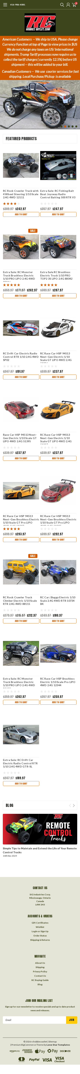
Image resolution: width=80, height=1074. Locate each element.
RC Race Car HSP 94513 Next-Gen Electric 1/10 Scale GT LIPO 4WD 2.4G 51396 (56, 358)
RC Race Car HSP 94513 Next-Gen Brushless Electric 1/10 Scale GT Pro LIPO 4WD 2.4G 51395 (58, 520)
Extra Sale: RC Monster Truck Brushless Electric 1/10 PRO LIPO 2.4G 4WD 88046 (19, 277)
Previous (3, 102)
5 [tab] (76, 126)
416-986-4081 (17, 4)
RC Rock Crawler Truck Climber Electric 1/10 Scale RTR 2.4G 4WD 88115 (20, 600)
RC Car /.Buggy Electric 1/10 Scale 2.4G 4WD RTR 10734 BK (57, 600)
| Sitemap (52, 1041)
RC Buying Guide (40, 980)
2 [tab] (65, 126)
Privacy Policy (40, 971)
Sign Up (44, 931)
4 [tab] (73, 126)
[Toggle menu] (5, 6)
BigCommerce (28, 1044)
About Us (40, 962)
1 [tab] (61, 126)
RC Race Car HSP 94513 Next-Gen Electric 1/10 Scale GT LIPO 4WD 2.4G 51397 (56, 439)
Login (34, 931)
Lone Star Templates (58, 1044)
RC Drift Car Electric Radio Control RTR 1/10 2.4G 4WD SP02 (21, 356)
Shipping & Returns (40, 939)
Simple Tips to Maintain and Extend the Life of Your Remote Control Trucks (40, 850)
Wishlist (40, 927)
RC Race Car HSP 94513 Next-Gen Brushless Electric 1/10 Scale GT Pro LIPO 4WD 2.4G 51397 (21, 520)
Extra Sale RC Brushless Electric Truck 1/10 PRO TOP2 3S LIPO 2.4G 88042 (56, 275)
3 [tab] (69, 126)
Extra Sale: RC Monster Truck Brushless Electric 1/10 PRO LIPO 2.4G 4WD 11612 (19, 683)
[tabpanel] (40, 101)
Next (76, 102)
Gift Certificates (40, 922)
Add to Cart (21, 214)
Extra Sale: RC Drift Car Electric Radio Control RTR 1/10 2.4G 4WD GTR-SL (20, 763)
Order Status (40, 935)
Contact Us (40, 975)
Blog (40, 984)
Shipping (40, 967)
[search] (61, 4)
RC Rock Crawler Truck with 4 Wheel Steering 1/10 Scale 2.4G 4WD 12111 (21, 194)
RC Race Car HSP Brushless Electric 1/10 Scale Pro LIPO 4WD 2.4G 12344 (58, 682)
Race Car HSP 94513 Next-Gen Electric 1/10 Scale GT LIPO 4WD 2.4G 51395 (20, 438)
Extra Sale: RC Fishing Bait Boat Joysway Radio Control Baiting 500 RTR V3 (58, 194)
